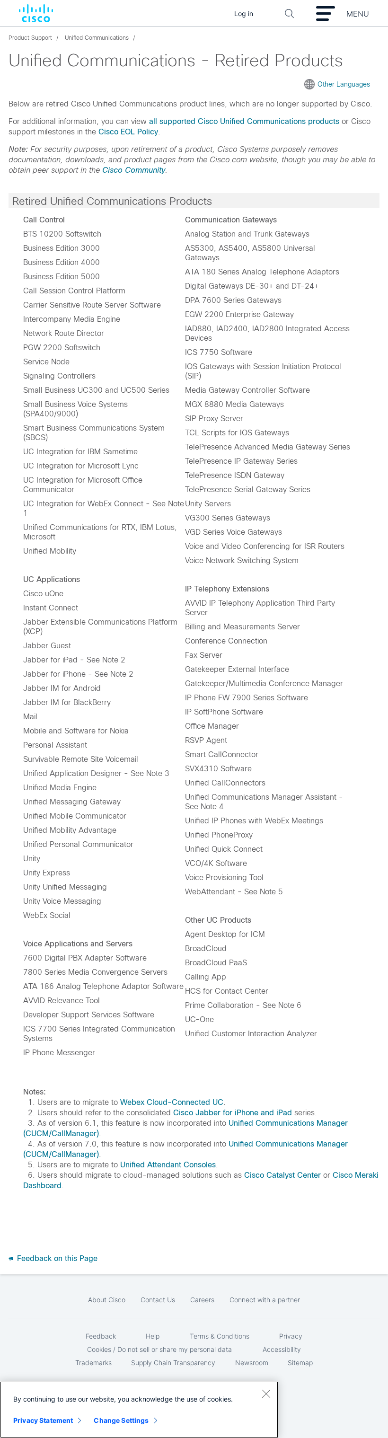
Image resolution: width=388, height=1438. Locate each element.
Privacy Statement (43, 1420)
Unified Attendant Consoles (168, 1165)
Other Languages (343, 84)
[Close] (266, 1393)
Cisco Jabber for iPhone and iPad (232, 1113)
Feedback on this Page (56, 1258)
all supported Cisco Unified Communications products (244, 121)
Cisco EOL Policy (128, 132)
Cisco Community (133, 170)
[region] (139, 1409)
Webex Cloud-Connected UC (171, 1102)
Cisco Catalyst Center (282, 1175)
